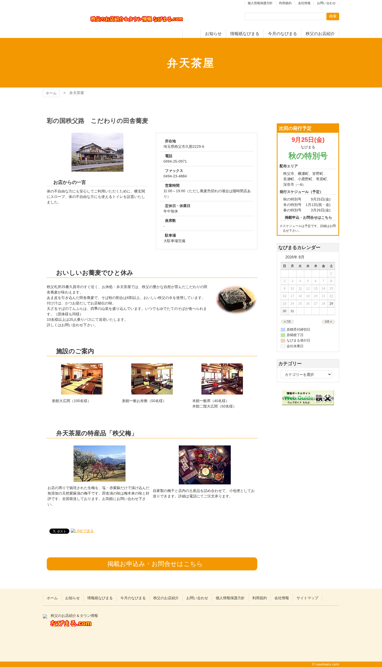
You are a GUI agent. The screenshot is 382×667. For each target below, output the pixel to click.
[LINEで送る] (82, 531)
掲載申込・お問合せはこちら (308, 217)
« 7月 (287, 321)
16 (284, 296)
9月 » (328, 321)
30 (284, 311)
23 (284, 303)
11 (300, 288)
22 (331, 296)
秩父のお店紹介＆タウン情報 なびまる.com (64, 19)
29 (331, 303)
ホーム (51, 93)
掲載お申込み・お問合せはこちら (155, 563)
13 (316, 288)
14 (323, 288)
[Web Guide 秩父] (308, 402)
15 (331, 288)
